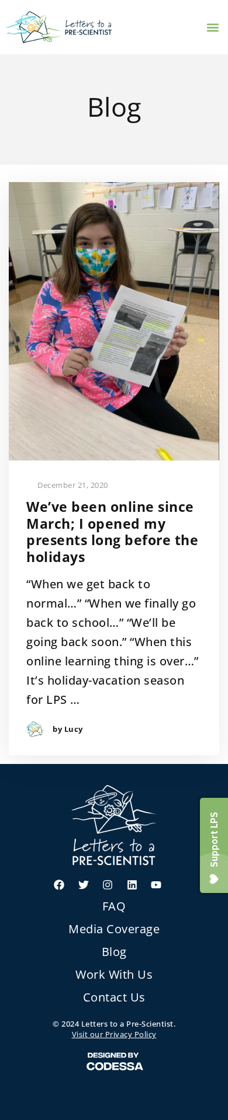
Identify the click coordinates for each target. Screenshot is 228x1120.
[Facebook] (59, 884)
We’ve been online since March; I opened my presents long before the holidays (112, 532)
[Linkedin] (132, 884)
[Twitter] (83, 884)
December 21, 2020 (72, 485)
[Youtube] (156, 884)
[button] (212, 27)
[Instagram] (107, 884)
